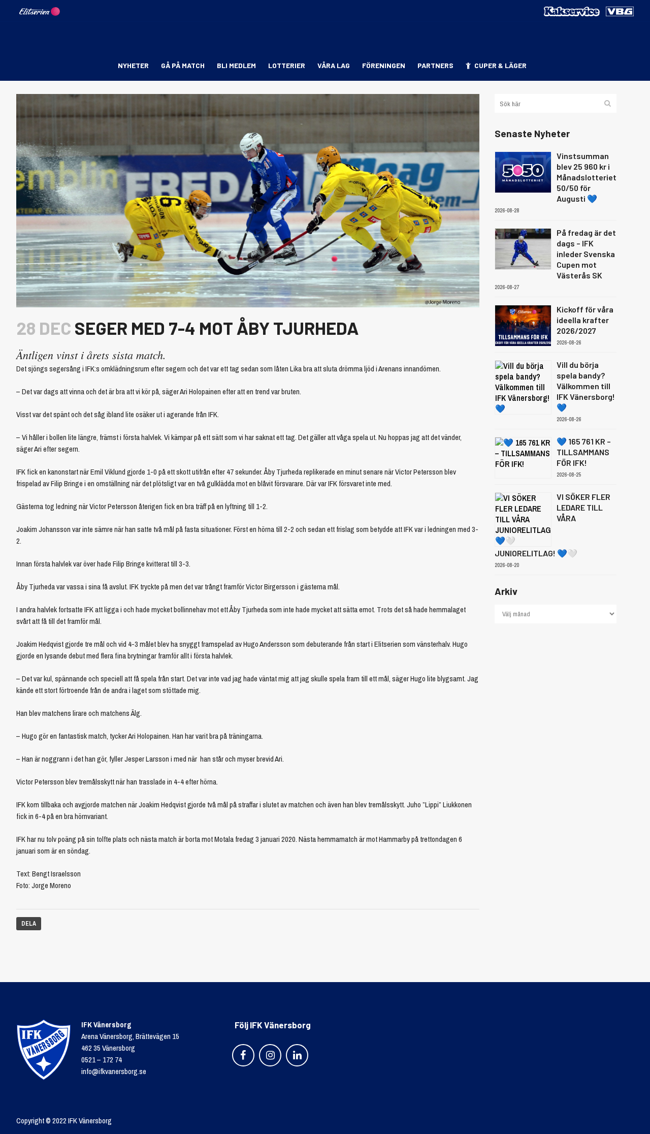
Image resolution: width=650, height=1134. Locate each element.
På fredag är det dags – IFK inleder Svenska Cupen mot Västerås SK (586, 254)
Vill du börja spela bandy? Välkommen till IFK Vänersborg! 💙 (586, 386)
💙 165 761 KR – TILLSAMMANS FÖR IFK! (584, 451)
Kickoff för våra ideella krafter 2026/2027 (585, 319)
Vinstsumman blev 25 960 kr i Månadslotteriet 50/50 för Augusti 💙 (586, 177)
